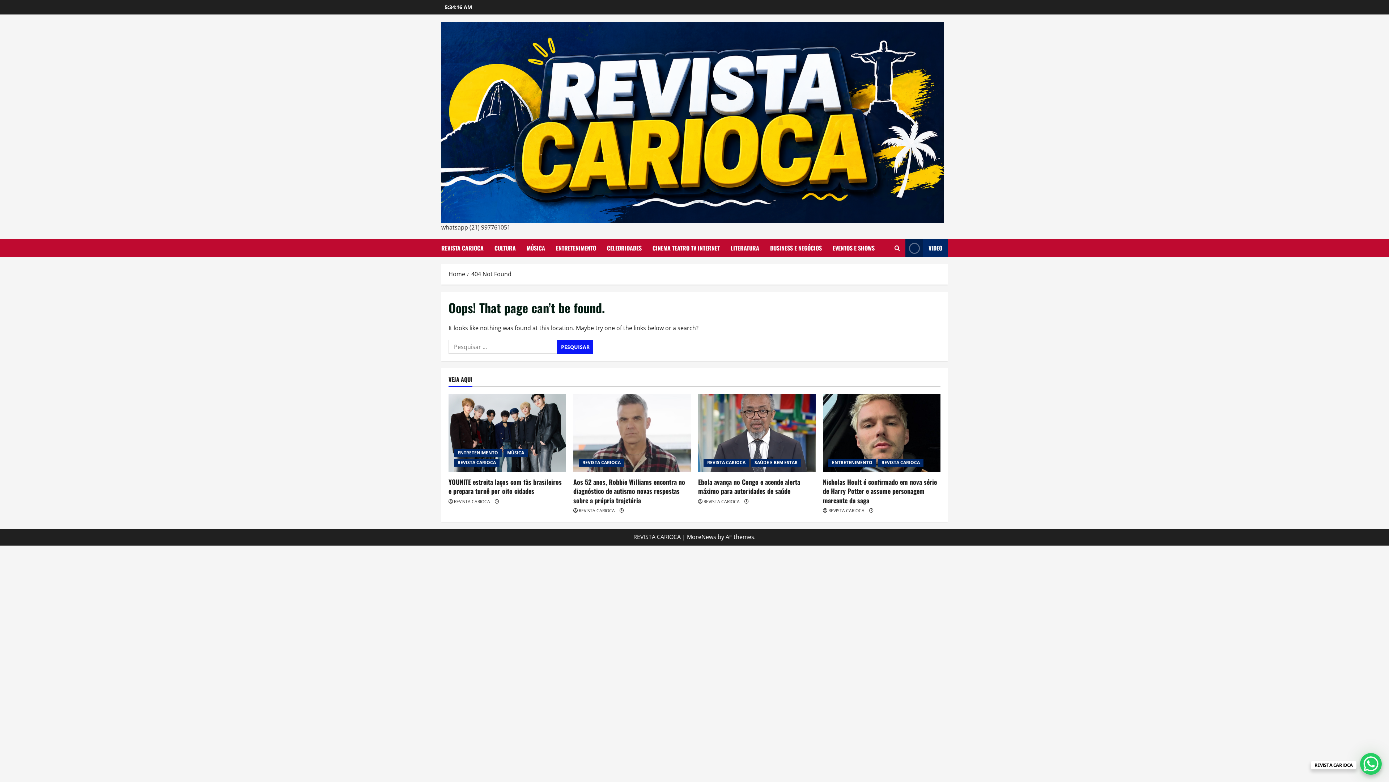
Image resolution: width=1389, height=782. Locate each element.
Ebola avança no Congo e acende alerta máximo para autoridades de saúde (749, 486)
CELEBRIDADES (624, 248)
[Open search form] (897, 248)
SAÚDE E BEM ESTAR (776, 462)
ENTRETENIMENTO (576, 248)
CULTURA (505, 248)
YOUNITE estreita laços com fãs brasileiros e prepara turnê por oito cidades (505, 486)
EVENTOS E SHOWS (854, 248)
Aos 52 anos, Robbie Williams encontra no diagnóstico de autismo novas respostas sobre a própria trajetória (629, 491)
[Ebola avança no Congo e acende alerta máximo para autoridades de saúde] (757, 433)
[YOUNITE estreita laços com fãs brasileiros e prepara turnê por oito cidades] (507, 433)
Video (935, 248)
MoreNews (701, 537)
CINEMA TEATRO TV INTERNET (686, 248)
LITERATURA (745, 248)
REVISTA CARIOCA (462, 248)
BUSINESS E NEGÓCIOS (796, 248)
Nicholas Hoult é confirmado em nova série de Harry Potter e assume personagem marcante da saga (880, 491)
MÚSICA (536, 248)
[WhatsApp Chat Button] (1371, 764)
